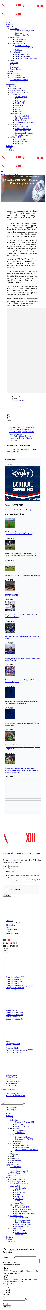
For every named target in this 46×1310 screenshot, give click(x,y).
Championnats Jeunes (14, 973)
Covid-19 (9, 904)
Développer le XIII (17, 114)
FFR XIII (9, 27)
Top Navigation (11, 1110)
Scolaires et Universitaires (24, 122)
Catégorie (7, 1284)
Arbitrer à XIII (15, 137)
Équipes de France (12, 73)
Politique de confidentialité (15, 1096)
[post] (10, 527)
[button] (22, 412)
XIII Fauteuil (20, 101)
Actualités (9, 24)
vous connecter (21, 449)
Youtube (22, 510)
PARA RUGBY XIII (11, 595)
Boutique (9, 148)
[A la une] (20, 1286)
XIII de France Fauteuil (19, 80)
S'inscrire (7, 895)
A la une (8, 176)
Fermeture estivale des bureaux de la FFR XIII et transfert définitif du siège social (21, 702)
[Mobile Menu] (2, 172)
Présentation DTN (22, 54)
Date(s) (6, 1294)
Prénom (28, 1299)
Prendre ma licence (17, 88)
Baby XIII (19, 105)
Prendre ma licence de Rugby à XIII (19, 1035)
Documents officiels (22, 46)
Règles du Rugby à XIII (19, 92)
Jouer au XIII (15, 95)
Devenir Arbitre (21, 141)
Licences (9, 910)
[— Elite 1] (20, 1290)
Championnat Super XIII (15, 960)
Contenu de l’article (11, 1263)
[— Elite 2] (20, 1292)
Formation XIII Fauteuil (24, 133)
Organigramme (20, 39)
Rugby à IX (19, 103)
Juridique (18, 50)
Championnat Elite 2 (14, 962)
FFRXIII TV (10, 150)
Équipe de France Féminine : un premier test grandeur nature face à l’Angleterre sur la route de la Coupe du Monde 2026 (22, 770)
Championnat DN (13, 967)
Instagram (29, 510)
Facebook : (9, 510)
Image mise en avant (11, 1265)
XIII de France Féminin (19, 78)
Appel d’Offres (12, 1069)
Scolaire (13, 65)
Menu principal (11, 1107)
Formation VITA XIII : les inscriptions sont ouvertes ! (22, 575)
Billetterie (9, 146)
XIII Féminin (20, 99)
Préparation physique (23, 135)
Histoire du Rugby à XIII (24, 31)
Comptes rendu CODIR (24, 48)
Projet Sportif (15, 52)
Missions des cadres (22, 56)
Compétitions (11, 84)
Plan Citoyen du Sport (23, 118)
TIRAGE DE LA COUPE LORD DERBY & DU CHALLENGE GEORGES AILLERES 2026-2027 (21, 554)
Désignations (11, 908)
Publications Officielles (19, 44)
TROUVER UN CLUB (10, 174)
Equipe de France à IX (14, 1006)
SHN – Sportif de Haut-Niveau (26, 58)
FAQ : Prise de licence (14, 1038)
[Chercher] (24, 1103)
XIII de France (15, 75)
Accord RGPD (9, 871)
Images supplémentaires (12, 1273)
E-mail (6, 869)
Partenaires (14, 67)
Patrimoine (19, 33)
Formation (19, 144)
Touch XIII (19, 107)
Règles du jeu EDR (17, 90)
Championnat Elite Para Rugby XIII (19, 969)
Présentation (14, 29)
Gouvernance (15, 37)
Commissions (20, 41)
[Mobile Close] (2, 1101)
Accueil (8, 22)
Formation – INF (12, 917)
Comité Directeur (12, 1062)
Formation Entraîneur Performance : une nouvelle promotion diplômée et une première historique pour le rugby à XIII (22, 747)
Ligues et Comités (22, 35)
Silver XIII (19, 112)
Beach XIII (19, 109)
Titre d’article (9, 1258)
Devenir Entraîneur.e (23, 129)
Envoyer (7, 1307)
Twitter (16, 510)
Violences (14, 63)
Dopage (13, 61)
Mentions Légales (12, 1094)
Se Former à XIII (16, 124)
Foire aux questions (13, 1067)
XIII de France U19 (17, 82)
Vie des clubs (11, 86)
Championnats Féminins (15, 971)
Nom (5, 866)
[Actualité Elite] (20, 1288)
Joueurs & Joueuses (22, 131)
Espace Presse (15, 69)
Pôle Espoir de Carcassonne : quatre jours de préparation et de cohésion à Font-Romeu (20, 533)
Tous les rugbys (21, 97)
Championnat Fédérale (14, 965)
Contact (13, 71)
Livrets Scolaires (21, 120)
